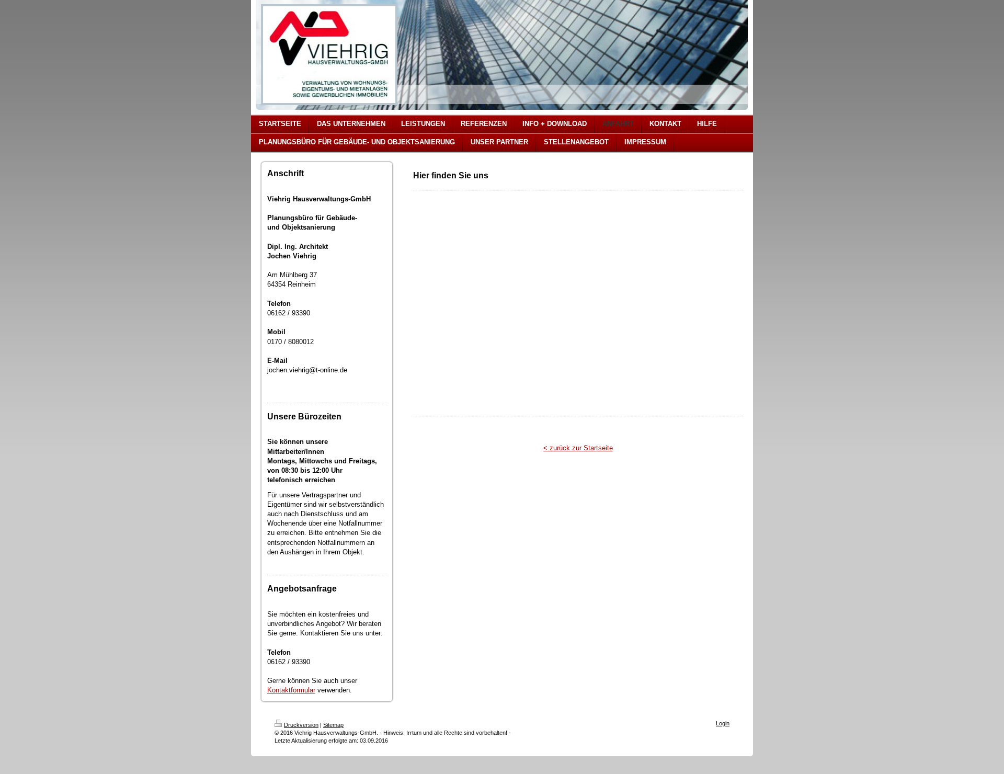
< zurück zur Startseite (578, 448)
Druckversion (301, 725)
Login (722, 723)
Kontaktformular (291, 690)
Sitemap (333, 725)
